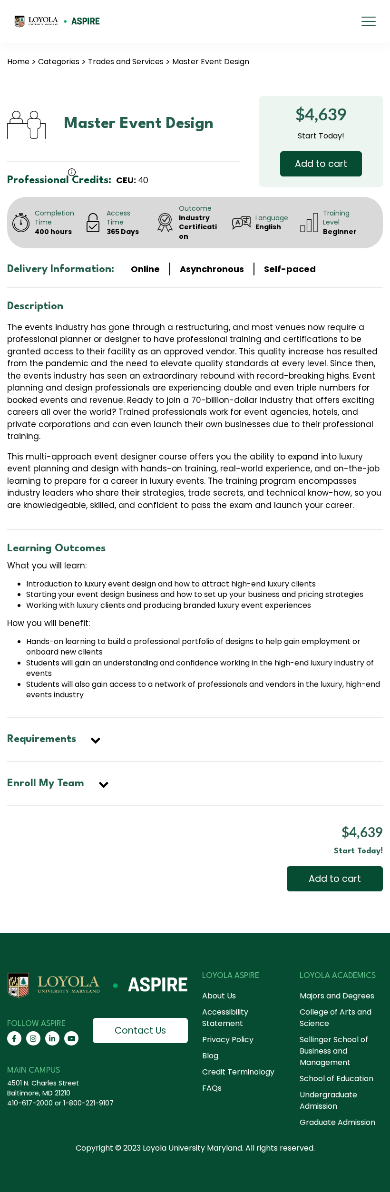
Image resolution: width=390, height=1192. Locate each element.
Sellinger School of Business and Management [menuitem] (334, 1051)
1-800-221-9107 (88, 1103)
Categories (58, 61)
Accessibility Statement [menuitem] (225, 1017)
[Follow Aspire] (14, 1038)
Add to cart (321, 163)
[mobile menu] (368, 21)
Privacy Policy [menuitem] (228, 1039)
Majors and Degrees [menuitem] (337, 995)
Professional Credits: (59, 180)
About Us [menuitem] (219, 995)
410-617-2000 (30, 1103)
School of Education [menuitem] (336, 1078)
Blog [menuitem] (210, 1055)
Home (18, 61)
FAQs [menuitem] (212, 1088)
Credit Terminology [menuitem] (238, 1071)
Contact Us (140, 1030)
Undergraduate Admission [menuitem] (328, 1100)
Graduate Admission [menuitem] (337, 1122)
